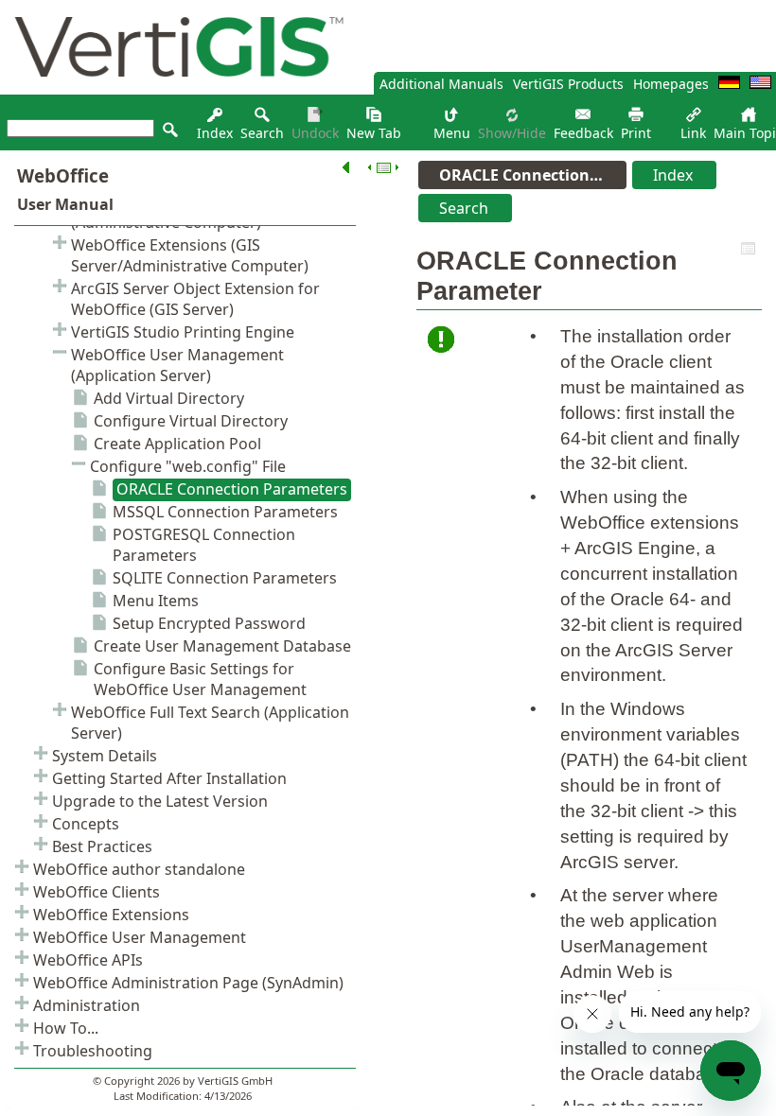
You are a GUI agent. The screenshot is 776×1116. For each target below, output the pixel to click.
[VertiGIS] (174, 89)
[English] (760, 84)
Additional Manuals (441, 84)
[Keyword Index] (215, 120)
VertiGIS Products (568, 84)
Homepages (671, 84)
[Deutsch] (729, 84)
